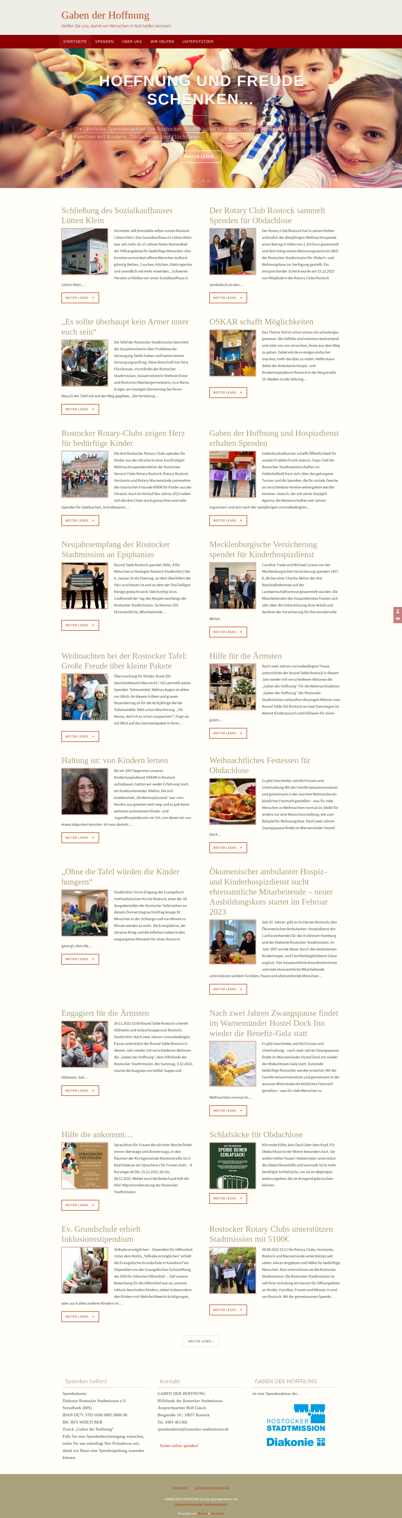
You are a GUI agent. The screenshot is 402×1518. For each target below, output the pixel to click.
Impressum (180, 1488)
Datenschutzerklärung (212, 1488)
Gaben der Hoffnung (105, 15)
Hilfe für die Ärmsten (246, 655)
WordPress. (217, 1513)
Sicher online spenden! (179, 1445)
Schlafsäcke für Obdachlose (256, 1134)
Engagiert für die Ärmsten (105, 1013)
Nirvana (202, 1513)
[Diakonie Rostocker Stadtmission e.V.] (397, 611)
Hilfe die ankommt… (97, 1134)
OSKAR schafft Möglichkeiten (261, 321)
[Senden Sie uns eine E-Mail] (397, 618)
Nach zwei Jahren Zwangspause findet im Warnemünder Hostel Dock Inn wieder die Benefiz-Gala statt (273, 1023)
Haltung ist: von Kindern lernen (114, 760)
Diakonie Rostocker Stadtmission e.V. (201, 1504)
